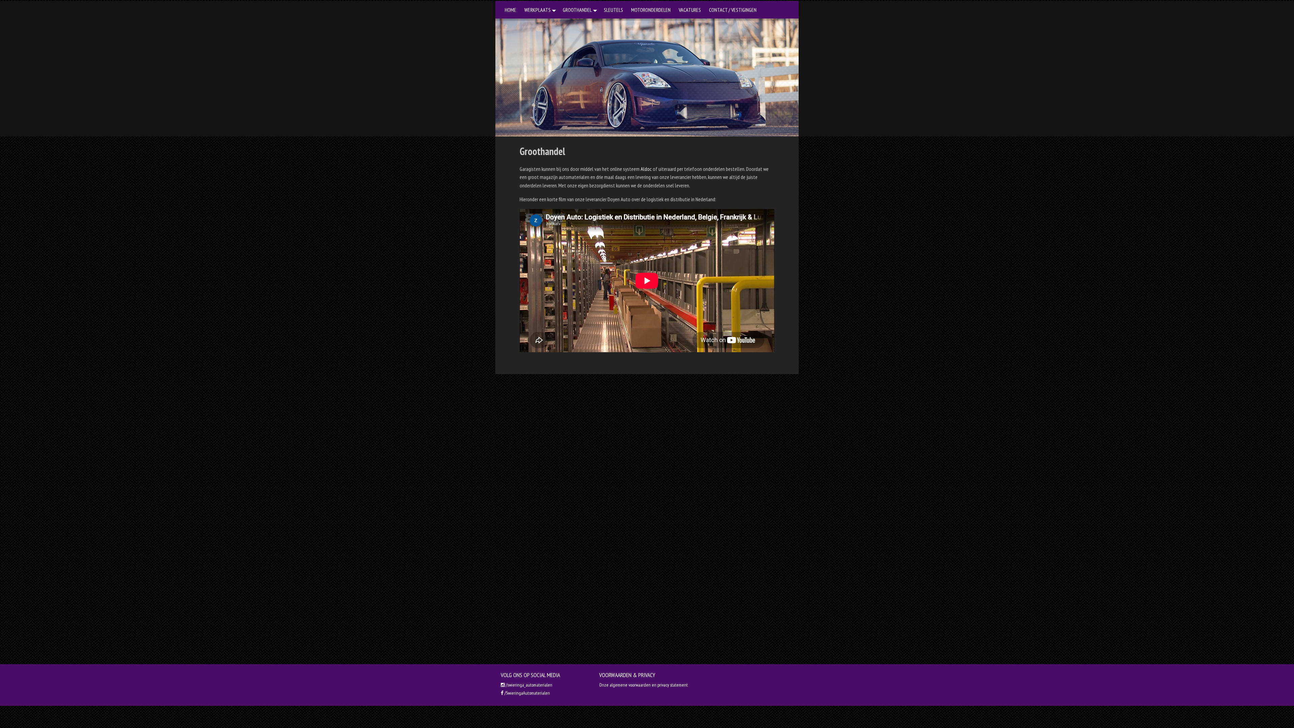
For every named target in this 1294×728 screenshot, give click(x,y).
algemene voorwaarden (630, 685)
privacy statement (672, 685)
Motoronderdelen (651, 9)
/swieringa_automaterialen (528, 685)
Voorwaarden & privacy (627, 675)
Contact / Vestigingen (733, 9)
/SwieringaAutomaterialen (526, 693)
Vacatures (690, 9)
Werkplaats (537, 9)
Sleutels (613, 9)
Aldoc (646, 168)
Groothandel (577, 9)
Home (510, 9)
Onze (604, 685)
